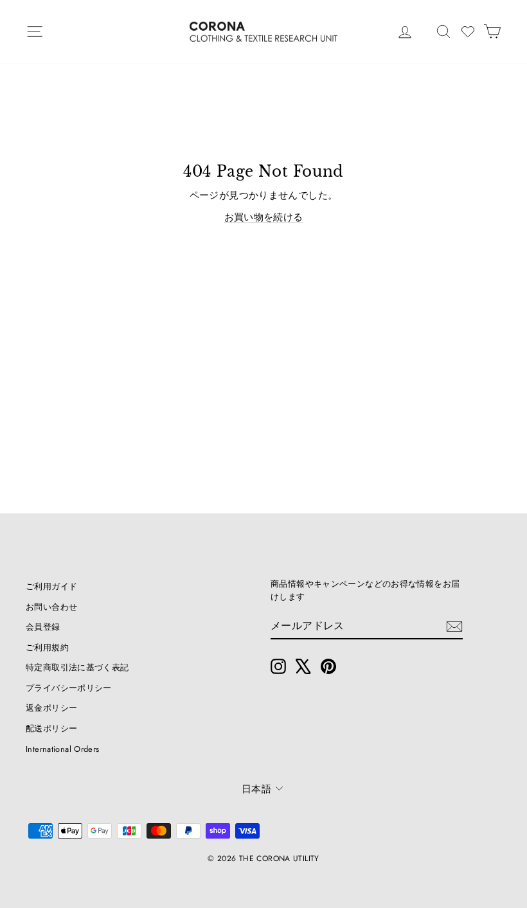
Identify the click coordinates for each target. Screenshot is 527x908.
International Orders (63, 749)
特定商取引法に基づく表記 (77, 667)
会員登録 (43, 627)
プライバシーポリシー (69, 688)
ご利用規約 (47, 647)
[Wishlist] (468, 31)
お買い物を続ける (263, 217)
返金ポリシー (51, 708)
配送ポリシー (51, 728)
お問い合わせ (51, 607)
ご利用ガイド (51, 586)
